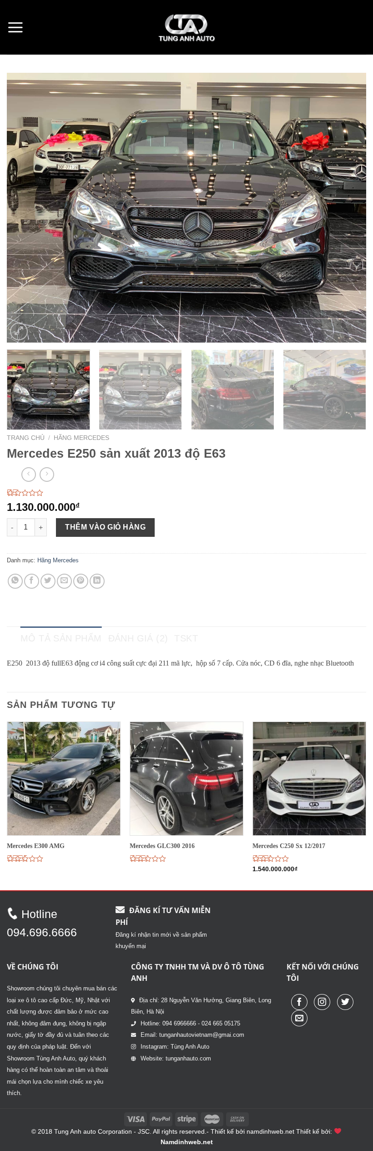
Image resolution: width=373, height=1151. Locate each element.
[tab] (61, 638)
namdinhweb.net (270, 1131)
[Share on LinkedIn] (97, 581)
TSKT (186, 638)
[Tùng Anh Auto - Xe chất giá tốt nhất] (186, 27)
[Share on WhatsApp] (15, 581)
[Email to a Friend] (64, 581)
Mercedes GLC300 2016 (162, 845)
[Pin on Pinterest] (80, 581)
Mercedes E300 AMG (36, 845)
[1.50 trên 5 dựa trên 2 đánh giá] (186, 492)
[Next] (347, 208)
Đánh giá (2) (138, 638)
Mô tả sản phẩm (61, 638)
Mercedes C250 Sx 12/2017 (288, 845)
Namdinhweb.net (187, 1142)
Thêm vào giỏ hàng (105, 527)
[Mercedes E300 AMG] (63, 778)
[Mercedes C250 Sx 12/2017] (309, 778)
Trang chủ (26, 437)
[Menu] (15, 27)
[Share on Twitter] (47, 581)
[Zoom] (19, 331)
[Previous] (25, 208)
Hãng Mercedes (81, 437)
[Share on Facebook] (31, 581)
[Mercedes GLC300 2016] (186, 778)
